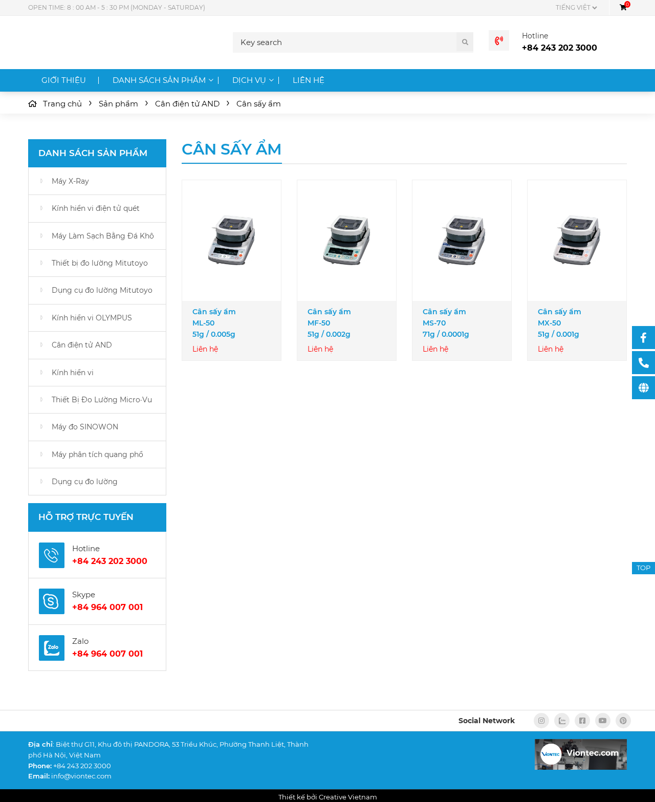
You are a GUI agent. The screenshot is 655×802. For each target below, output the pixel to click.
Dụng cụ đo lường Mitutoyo (102, 290)
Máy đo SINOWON (85, 426)
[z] (562, 720)
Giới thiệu (63, 80)
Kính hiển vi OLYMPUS (92, 317)
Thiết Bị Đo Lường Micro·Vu (102, 399)
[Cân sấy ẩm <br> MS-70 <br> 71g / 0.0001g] (462, 240)
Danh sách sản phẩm (159, 80)
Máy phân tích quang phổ (97, 454)
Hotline (535, 35)
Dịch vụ (249, 80)
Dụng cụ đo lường (85, 481)
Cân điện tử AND (82, 345)
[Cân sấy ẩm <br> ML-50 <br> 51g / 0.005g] (231, 240)
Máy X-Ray (70, 181)
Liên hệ (308, 80)
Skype (83, 594)
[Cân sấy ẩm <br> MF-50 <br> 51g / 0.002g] (347, 240)
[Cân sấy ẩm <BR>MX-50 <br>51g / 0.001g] (577, 240)
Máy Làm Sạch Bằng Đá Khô (103, 236)
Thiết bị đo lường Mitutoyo (100, 263)
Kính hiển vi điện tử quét (96, 208)
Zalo (80, 641)
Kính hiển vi (73, 372)
